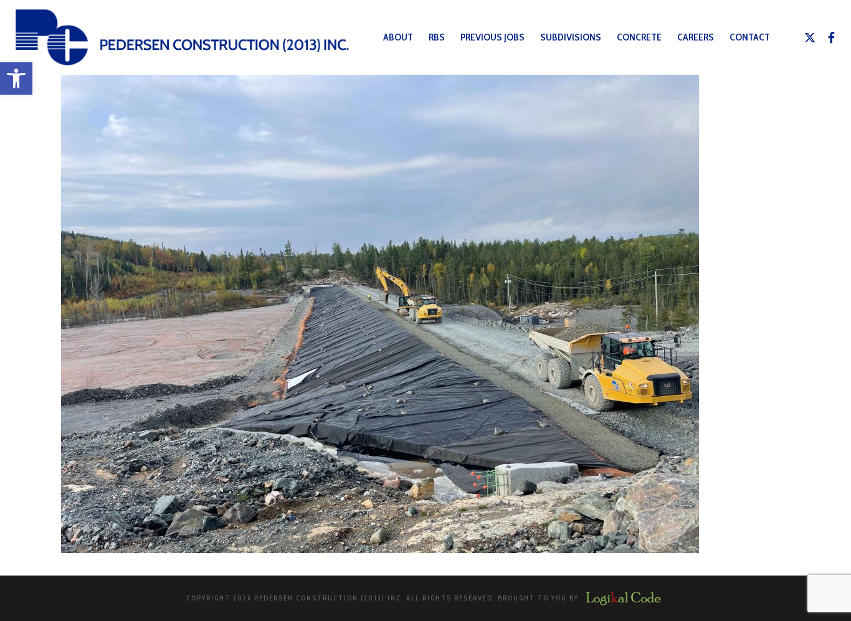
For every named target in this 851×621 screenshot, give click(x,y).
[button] (16, 78)
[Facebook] (832, 37)
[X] (810, 37)
